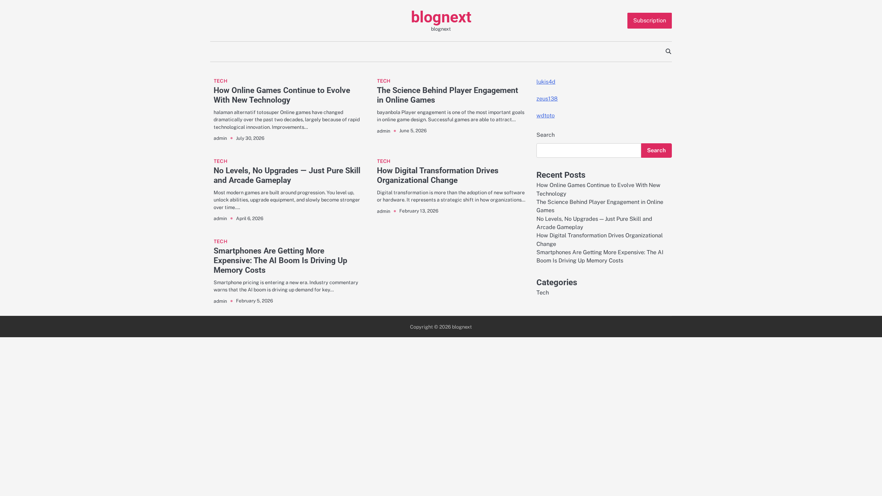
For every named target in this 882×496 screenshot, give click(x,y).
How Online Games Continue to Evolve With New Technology (282, 95)
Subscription (649, 20)
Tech (220, 81)
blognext (441, 17)
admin (220, 138)
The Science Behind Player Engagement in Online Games (447, 95)
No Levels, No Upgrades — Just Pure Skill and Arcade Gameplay (287, 175)
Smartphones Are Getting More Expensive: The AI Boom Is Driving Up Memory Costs (280, 260)
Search (545, 135)
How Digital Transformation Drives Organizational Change (438, 175)
